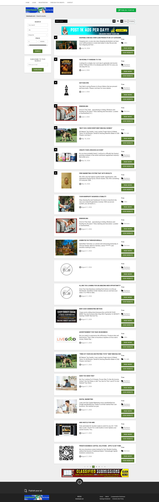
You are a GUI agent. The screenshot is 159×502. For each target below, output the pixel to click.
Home (27, 2)
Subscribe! (38, 70)
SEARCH (37, 51)
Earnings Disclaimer (105, 499)
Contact (70, 2)
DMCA (107, 496)
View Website (128, 52)
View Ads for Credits (57, 2)
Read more (128, 48)
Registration (43, 2)
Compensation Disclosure (118, 496)
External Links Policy (118, 499)
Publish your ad (127, 10)
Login (34, 2)
